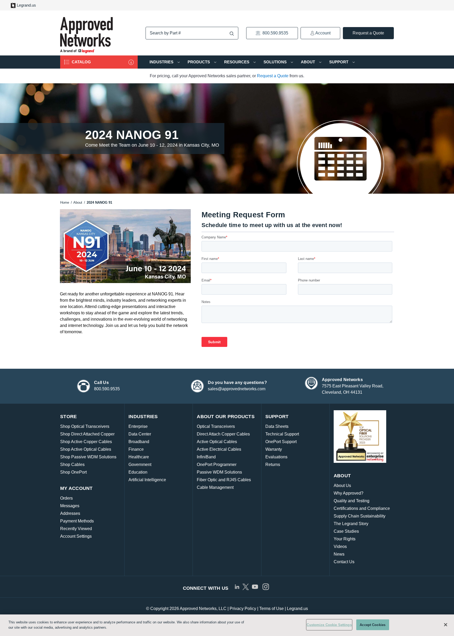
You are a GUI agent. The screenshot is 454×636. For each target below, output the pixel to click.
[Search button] (231, 33)
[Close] (445, 624)
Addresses (70, 513)
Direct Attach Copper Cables (223, 434)
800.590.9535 (274, 33)
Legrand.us (26, 5)
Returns (272, 464)
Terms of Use (271, 608)
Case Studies (346, 531)
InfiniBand (206, 457)
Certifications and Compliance (362, 508)
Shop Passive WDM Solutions (88, 457)
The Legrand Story (351, 523)
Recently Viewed (76, 528)
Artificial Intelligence (147, 480)
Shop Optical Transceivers (84, 426)
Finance (136, 449)
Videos (340, 546)
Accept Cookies (372, 625)
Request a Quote (368, 33)
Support (339, 62)
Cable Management (215, 487)
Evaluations (276, 457)
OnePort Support (281, 441)
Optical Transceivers (216, 426)
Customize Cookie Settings (329, 625)
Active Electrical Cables (219, 449)
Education (137, 472)
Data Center (139, 434)
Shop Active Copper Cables (86, 441)
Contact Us (344, 562)
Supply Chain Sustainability (359, 516)
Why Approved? (348, 493)
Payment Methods (77, 521)
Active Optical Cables (217, 441)
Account (322, 33)
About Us (342, 485)
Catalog (81, 62)
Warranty (273, 449)
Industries (161, 62)
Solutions (276, 62)
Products (199, 62)
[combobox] (192, 33)
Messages (69, 506)
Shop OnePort (73, 472)
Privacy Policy (243, 608)
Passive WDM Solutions (219, 472)
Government (139, 464)
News (339, 554)
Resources (237, 62)
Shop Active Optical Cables (85, 449)
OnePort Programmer (216, 464)
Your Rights (344, 539)
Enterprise (138, 426)
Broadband (138, 441)
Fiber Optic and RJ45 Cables (224, 480)
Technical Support (282, 434)
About (308, 62)
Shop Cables (72, 464)
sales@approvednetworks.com (236, 389)
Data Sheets (276, 426)
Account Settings (76, 536)
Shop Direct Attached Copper (87, 434)
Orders (66, 498)
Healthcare (138, 457)
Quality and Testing (351, 501)
